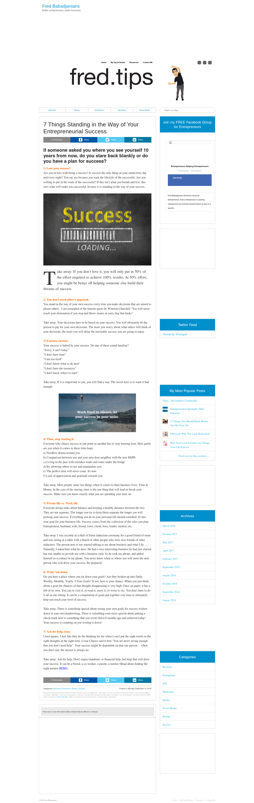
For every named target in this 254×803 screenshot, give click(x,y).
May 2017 (168, 542)
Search (162, 110)
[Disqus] (97, 755)
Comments (56, 139)
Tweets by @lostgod (175, 334)
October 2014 (170, 583)
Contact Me (148, 62)
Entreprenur (99, 110)
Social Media (144, 110)
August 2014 (169, 600)
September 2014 (171, 592)
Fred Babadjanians (61, 6)
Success (81, 688)
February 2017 (170, 558)
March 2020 (169, 526)
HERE (63, 668)
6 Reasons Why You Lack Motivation (190, 433)
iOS (165, 683)
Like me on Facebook (204, 62)
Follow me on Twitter (199, 62)
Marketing (122, 110)
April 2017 (168, 550)
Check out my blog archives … (194, 456)
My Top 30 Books (118, 62)
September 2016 (171, 567)
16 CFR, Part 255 (61, 697)
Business (52, 110)
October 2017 (170, 534)
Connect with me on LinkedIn (210, 62)
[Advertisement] (127, 37)
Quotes (166, 700)
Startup (77, 110)
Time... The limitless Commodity (180, 400)
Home (103, 62)
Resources (134, 62)
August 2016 (169, 575)
